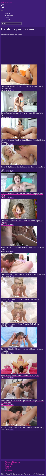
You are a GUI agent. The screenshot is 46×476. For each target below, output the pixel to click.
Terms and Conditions (13, 462)
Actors (7, 19)
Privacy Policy (10, 464)
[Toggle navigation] (2, 10)
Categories (9, 15)
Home (7, 13)
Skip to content (6, 2)
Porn (2, 4)
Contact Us (9, 470)
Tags (7, 17)
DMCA (8, 466)
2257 (7, 468)
